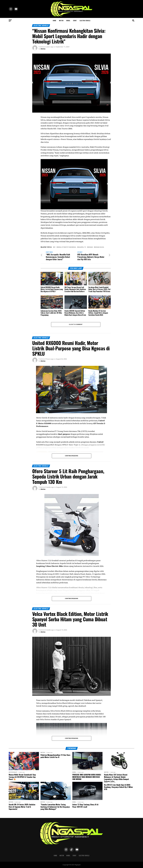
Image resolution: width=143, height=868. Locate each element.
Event (75, 20)
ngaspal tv (82, 247)
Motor (61, 20)
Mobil (68, 20)
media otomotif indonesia (66, 247)
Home (54, 20)
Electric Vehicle (85, 20)
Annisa (43, 49)
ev (54, 247)
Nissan (90, 247)
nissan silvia (99, 247)
